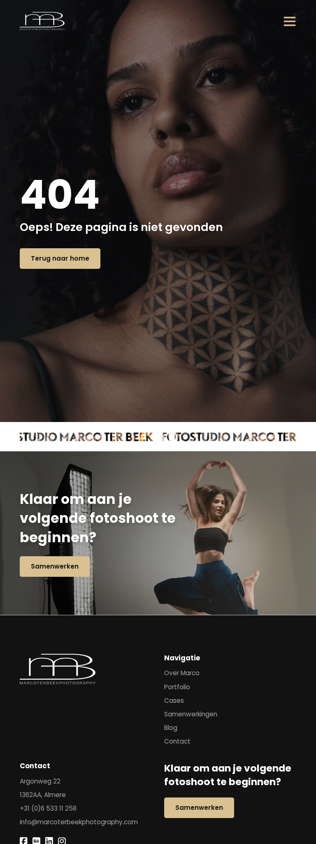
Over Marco (182, 673)
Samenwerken (55, 566)
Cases (174, 701)
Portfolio (177, 687)
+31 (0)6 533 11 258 (48, 809)
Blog (170, 728)
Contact (177, 742)
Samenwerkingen (190, 714)
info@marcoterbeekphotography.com (79, 822)
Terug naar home (60, 258)
